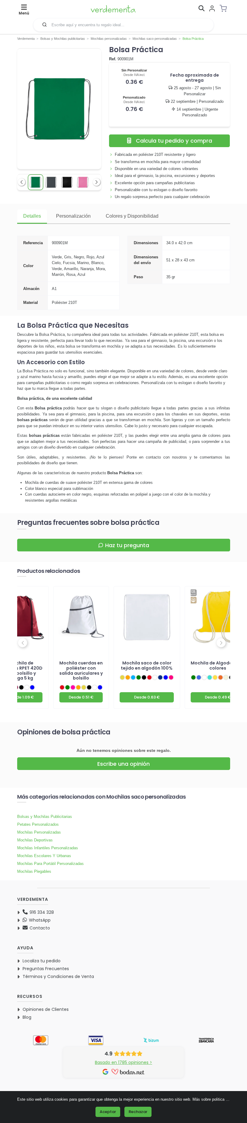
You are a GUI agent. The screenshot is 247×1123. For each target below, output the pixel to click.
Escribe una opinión (123, 764)
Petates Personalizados (38, 824)
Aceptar (108, 1112)
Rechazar (138, 1112)
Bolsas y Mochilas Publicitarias (44, 816)
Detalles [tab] (32, 216)
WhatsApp (39, 920)
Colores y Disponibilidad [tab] (132, 216)
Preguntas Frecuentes (46, 969)
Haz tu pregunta (127, 545)
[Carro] (225, 8)
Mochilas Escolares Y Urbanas (44, 855)
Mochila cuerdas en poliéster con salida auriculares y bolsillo (81, 670)
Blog (27, 1017)
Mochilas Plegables (34, 871)
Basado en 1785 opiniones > (123, 1062)
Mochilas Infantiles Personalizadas (47, 848)
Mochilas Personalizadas (39, 832)
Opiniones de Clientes (46, 1009)
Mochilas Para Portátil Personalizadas (50, 863)
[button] (44, 24)
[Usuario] (212, 9)
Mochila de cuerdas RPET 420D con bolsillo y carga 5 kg (21, 670)
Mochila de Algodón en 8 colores (218, 665)
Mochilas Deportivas (35, 840)
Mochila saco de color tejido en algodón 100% (147, 665)
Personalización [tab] (73, 216)
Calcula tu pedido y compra (174, 140)
